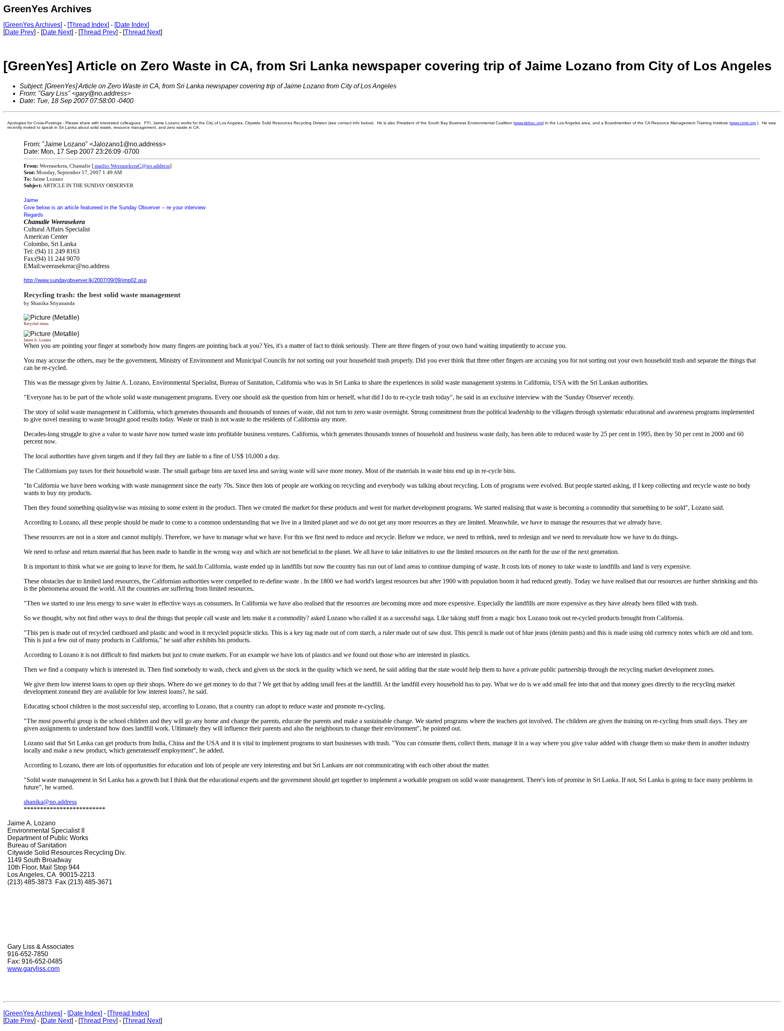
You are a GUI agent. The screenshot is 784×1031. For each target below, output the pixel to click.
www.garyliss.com (33, 968)
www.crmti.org (743, 123)
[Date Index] (131, 24)
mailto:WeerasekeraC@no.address (132, 166)
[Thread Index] (88, 24)
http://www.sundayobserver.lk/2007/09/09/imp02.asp (85, 280)
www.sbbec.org (528, 123)
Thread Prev (98, 32)
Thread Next (142, 32)
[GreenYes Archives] (32, 24)
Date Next (56, 32)
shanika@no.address (50, 801)
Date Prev (19, 32)
